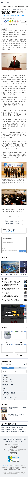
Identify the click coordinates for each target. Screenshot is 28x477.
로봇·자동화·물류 (19, 6)
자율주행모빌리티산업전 (9, 393)
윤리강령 (22, 438)
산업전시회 (10, 6)
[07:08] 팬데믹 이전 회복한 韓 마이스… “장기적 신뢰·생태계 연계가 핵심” (16, 9)
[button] (15, 21)
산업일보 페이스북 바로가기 (13, 224)
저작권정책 (4, 439)
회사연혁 (17, 438)
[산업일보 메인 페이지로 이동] (5, 2)
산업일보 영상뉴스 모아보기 (13, 221)
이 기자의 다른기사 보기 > (8, 231)
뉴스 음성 (13, 24)
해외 (20, 367)
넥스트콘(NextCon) (8, 380)
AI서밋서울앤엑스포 (8, 384)
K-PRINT (5, 388)
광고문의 (15, 441)
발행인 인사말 (11, 438)
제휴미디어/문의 (9, 441)
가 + (25, 21)
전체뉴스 (3, 6)
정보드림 (20, 441)
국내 (8, 367)
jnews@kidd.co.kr (14, 230)
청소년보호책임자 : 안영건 (21, 439)
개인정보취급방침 (11, 439)
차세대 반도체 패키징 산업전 (10, 397)
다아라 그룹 (13, 453)
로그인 (22, 251)
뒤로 (11, 216)
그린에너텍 (5, 375)
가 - (21, 21)
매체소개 (5, 438)
